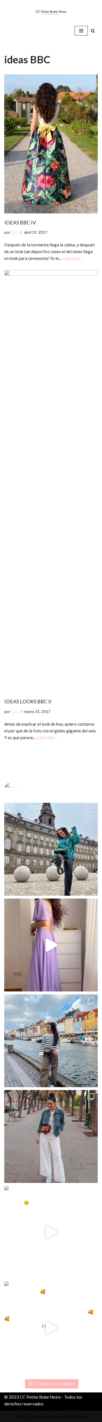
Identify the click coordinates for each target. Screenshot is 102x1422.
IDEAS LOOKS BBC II (28, 701)
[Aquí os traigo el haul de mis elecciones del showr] (51, 1327)
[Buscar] (93, 31)
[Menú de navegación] (81, 30)
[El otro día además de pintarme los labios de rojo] (51, 1136)
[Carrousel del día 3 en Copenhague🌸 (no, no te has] (51, 849)
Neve (21, 1416)
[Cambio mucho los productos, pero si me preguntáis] (51, 1232)
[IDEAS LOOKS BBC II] (51, 481)
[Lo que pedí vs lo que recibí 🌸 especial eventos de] (51, 945)
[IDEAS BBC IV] (51, 144)
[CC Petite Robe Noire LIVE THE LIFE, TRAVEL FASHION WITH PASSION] (51, 12)
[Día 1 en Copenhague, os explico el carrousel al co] (51, 1040)
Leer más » (73, 258)
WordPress (75, 1416)
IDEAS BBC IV (20, 222)
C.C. (14, 232)
